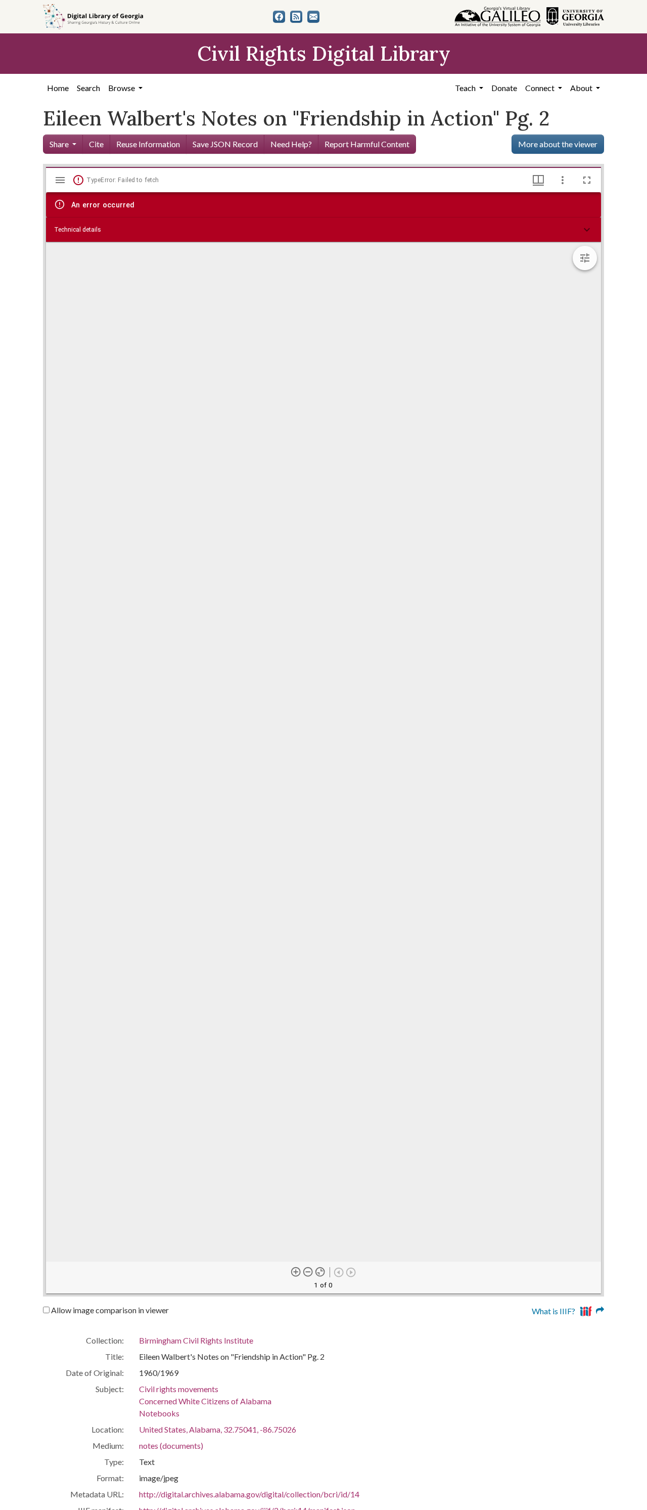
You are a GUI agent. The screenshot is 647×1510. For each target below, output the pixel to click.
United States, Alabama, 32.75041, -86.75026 (217, 1429)
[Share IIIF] (592, 1310)
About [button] (582, 88)
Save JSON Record (225, 144)
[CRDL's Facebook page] (279, 17)
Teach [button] (466, 88)
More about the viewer (557, 144)
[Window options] (562, 180)
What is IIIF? (553, 1311)
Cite (96, 144)
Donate (504, 88)
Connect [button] (540, 88)
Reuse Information (148, 144)
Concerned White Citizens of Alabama (205, 1401)
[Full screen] (587, 180)
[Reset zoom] (320, 1272)
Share (59, 144)
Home (58, 88)
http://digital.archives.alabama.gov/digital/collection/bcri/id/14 (249, 1494)
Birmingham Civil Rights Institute (196, 1340)
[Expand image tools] (585, 258)
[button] (323, 230)
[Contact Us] (313, 17)
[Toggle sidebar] (60, 180)
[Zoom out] (308, 1272)
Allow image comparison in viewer (109, 1310)
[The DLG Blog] (296, 17)
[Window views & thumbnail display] (538, 180)
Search (88, 88)
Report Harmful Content (367, 144)
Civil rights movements (178, 1389)
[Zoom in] (296, 1272)
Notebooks (159, 1413)
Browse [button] (122, 88)
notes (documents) (171, 1445)
